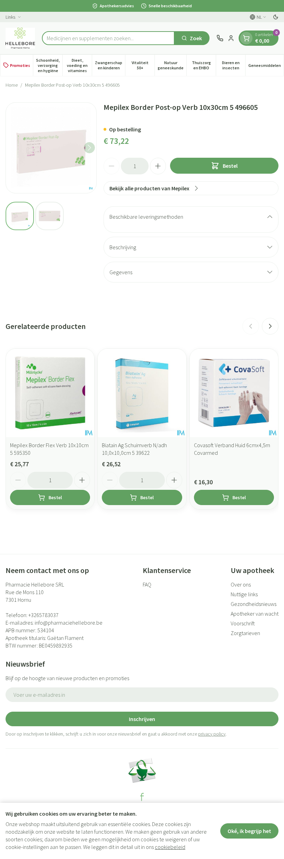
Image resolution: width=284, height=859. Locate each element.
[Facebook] (142, 797)
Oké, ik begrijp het (249, 830)
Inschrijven (142, 718)
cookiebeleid (170, 846)
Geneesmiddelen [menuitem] (266, 66)
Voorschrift (243, 623)
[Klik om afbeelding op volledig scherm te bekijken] (51, 148)
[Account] (231, 38)
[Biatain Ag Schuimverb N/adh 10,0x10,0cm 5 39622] (142, 393)
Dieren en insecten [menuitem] (233, 65)
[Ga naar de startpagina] (20, 38)
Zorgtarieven (245, 633)
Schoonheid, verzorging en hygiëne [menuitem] (49, 65)
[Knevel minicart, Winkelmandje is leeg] (246, 38)
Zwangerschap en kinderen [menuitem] (110, 65)
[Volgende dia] (270, 326)
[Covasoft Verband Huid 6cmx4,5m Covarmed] (234, 393)
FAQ (147, 584)
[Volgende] (89, 147)
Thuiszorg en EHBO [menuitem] (204, 65)
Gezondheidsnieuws (253, 603)
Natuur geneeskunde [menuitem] (172, 65)
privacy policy (211, 734)
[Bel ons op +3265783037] (219, 38)
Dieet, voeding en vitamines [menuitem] (79, 65)
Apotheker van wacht (254, 613)
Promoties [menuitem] (20, 65)
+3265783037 (43, 614)
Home (12, 85)
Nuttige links (244, 594)
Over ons (241, 584)
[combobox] (108, 38)
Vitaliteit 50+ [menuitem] (143, 65)
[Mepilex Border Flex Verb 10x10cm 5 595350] (50, 393)
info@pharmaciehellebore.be (69, 622)
